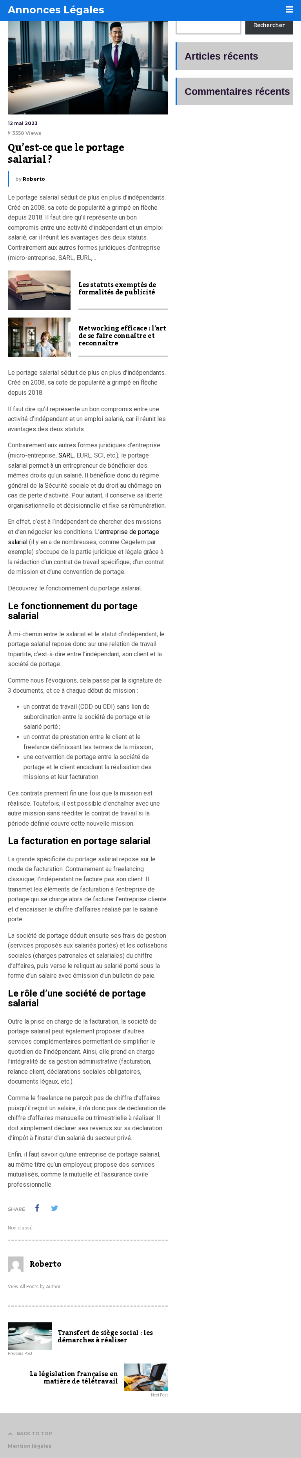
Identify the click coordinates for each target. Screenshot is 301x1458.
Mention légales (29, 1446)
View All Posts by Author (34, 1286)
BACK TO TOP (34, 1433)
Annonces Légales (56, 10)
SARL (66, 455)
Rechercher (269, 25)
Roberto (34, 179)
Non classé (20, 1228)
